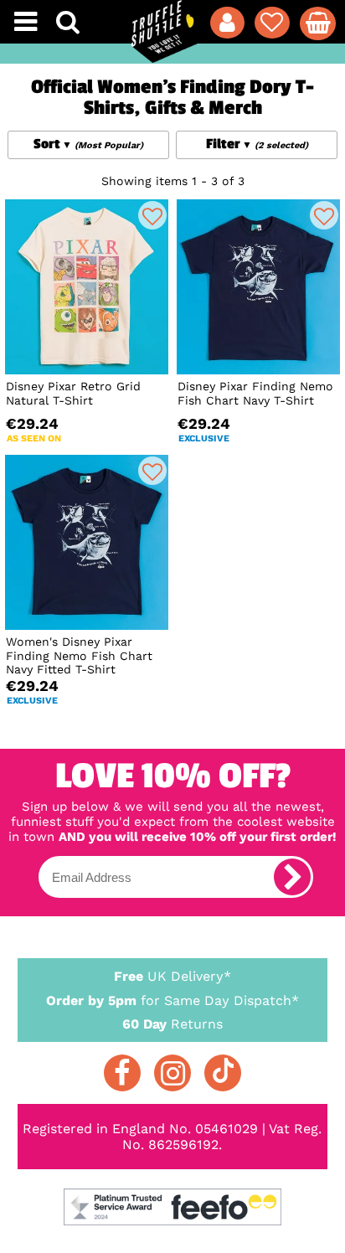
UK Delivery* (172, 976)
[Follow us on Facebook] (122, 1072)
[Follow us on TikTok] (222, 1072)
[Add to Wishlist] (152, 215)
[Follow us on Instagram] (172, 1072)
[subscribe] (292, 877)
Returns (172, 1024)
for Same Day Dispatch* (172, 1000)
